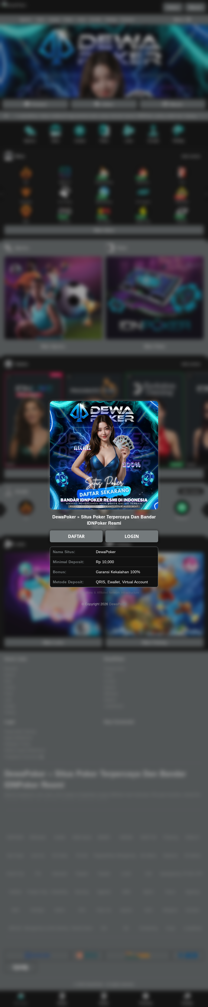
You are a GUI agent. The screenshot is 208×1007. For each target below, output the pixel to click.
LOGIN (132, 536)
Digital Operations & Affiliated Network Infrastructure (104, 592)
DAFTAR (76, 536)
